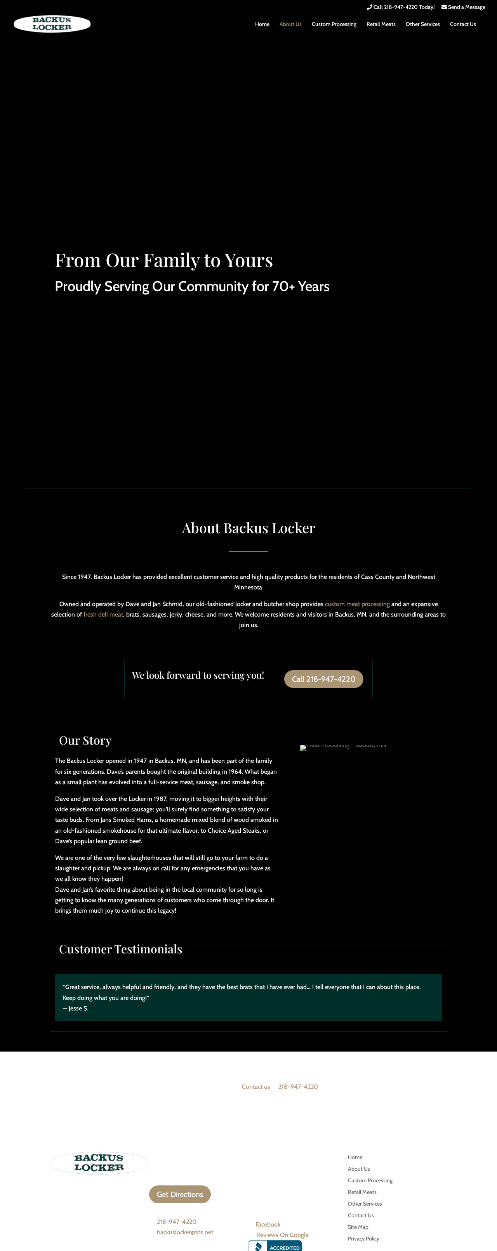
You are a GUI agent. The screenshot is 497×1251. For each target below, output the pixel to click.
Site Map (358, 1227)
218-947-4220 (298, 1086)
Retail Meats (381, 24)
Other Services (423, 24)
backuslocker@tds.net (185, 1232)
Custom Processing (334, 24)
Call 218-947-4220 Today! (403, 7)
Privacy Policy (363, 1239)
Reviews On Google (282, 1235)
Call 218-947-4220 (324, 679)
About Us (291, 24)
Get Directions (180, 1194)
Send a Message (466, 7)
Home (262, 24)
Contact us (256, 1086)
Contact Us (463, 24)
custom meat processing (357, 604)
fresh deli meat (103, 614)
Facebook (267, 1224)
